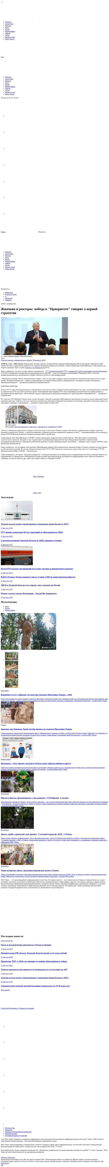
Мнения (8, 26)
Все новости (5, 990)
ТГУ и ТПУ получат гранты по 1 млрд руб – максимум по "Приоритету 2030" (33, 427)
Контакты (8, 1130)
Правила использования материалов (18, 1132)
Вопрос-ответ (10, 37)
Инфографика (10, 31)
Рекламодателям (11, 1134)
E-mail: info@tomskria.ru (9, 1008)
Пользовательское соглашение (16, 1135)
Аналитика (9, 24)
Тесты (7, 35)
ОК (2, 1165)
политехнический (55, 371)
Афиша (7, 33)
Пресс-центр (9, 39)
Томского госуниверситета (34, 368)
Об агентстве (10, 1128)
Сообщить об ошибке (26, 1008)
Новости (8, 22)
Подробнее (5, 1163)
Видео (7, 29)
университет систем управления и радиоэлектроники (87, 371)
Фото (7, 28)
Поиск (3, 232)
